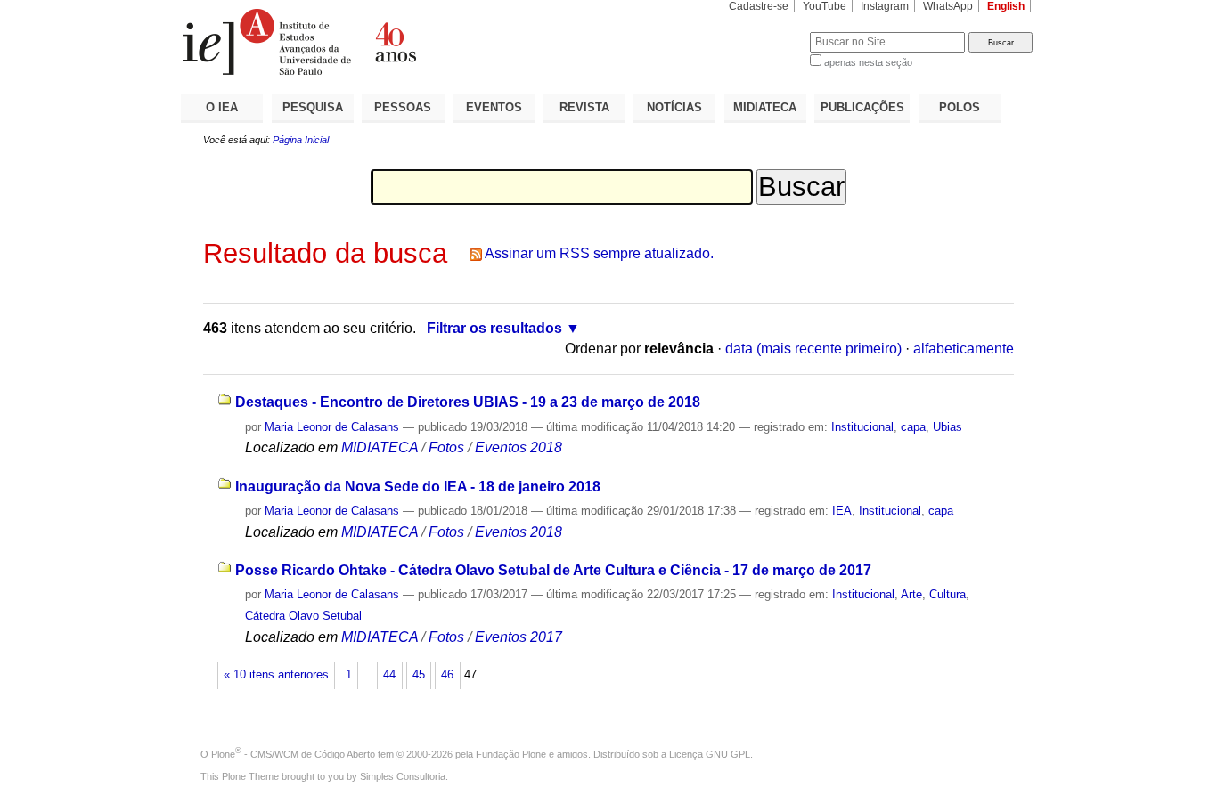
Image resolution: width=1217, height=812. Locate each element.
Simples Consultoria (402, 776)
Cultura (947, 594)
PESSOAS (402, 107)
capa (913, 427)
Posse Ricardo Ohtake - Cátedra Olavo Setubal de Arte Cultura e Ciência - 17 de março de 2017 (553, 570)
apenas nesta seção (868, 62)
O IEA (222, 107)
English (1006, 6)
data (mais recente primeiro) (813, 348)
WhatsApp (948, 6)
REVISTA (584, 107)
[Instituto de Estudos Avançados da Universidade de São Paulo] (394, 42)
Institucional (862, 427)
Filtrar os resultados (494, 328)
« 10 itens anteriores (276, 675)
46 (447, 675)
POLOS (959, 107)
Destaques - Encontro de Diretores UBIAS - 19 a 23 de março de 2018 (467, 402)
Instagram (885, 6)
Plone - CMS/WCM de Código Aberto (293, 754)
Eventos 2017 (518, 637)
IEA (842, 510)
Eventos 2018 (518, 447)
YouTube (824, 6)
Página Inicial (301, 139)
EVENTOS (494, 107)
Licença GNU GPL (709, 754)
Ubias (947, 427)
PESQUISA (312, 107)
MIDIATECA (764, 107)
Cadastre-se (758, 6)
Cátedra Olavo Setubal (303, 615)
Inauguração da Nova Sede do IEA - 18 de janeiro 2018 (417, 486)
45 (418, 675)
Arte (911, 594)
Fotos (446, 447)
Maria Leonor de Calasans (332, 427)
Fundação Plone (511, 754)
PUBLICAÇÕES (862, 107)
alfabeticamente (963, 348)
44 (389, 675)
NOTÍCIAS (674, 107)
